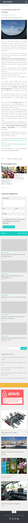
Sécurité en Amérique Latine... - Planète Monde (13, 373)
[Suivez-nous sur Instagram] (21, 233)
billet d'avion (9, 158)
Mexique (3, 475)
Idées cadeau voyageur (6, 430)
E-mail (16, 208)
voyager (20, 158)
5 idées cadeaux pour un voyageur (9, 432)
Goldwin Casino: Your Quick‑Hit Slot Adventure (13, 297)
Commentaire (6, 198)
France (2, 450)
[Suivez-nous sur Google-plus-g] (23, 233)
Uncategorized (4, 252)
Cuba (2, 501)
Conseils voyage (5, 5)
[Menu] (26, 2)
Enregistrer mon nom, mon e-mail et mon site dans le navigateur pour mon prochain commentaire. (14, 221)
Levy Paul (4, 357)
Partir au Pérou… (5, 374)
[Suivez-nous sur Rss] (26, 233)
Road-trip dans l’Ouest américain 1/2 (18, 378)
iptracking (15, 158)
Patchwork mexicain (6, 477)
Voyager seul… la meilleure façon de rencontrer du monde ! (19, 177)
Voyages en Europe (9, 450)
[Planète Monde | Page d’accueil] (11, 2)
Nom (4, 208)
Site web (4, 213)
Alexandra (5, 15)
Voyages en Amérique (10, 475)
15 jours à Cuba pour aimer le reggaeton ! (10, 503)
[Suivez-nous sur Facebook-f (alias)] (19, 233)
